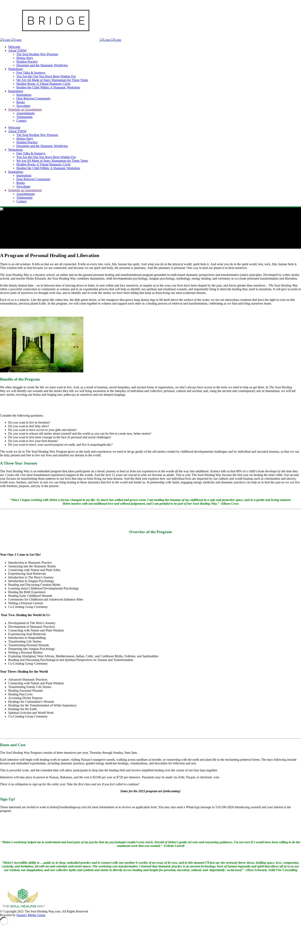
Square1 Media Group (30, 915)
